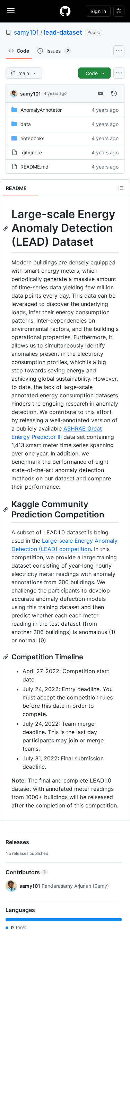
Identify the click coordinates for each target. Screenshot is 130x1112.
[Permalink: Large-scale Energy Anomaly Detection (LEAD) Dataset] (6, 228)
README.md (34, 167)
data (25, 124)
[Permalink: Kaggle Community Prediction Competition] (6, 509)
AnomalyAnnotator (41, 110)
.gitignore (31, 152)
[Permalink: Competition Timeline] (6, 657)
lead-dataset (63, 32)
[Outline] (121, 187)
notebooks (32, 138)
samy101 (26, 32)
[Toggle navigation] (11, 11)
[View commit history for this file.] (114, 93)
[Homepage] (65, 11)
